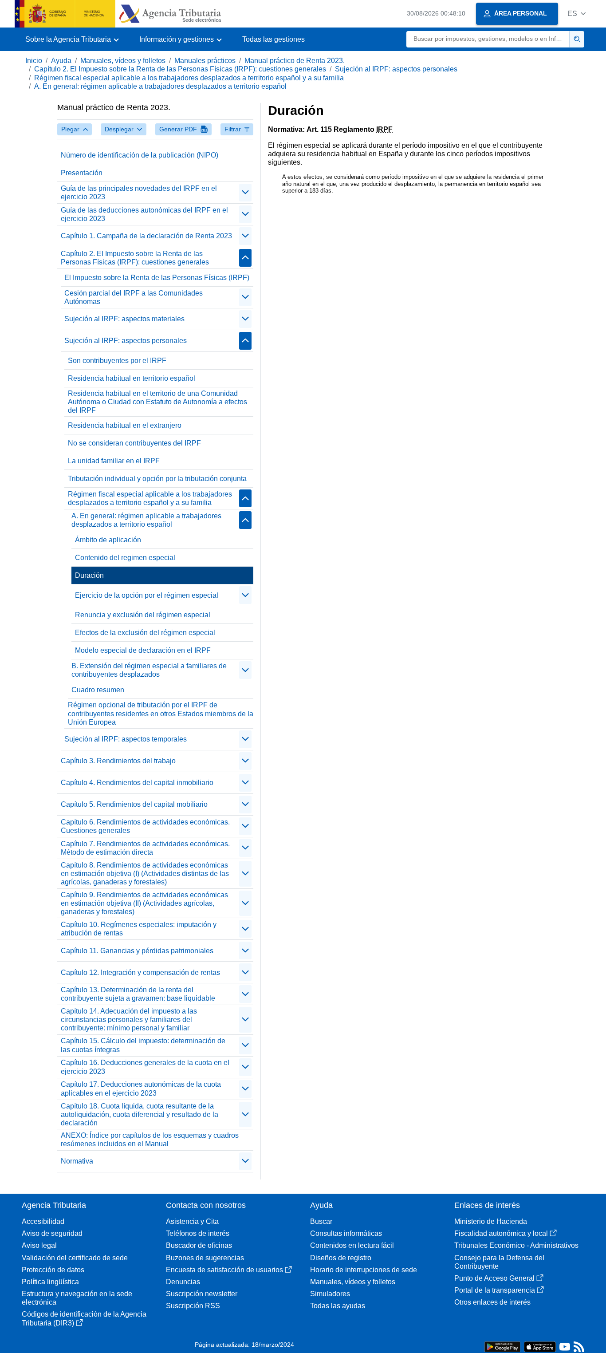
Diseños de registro (340, 1258)
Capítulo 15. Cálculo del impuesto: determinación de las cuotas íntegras (143, 1045)
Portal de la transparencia (494, 1290)
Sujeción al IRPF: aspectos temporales (125, 739)
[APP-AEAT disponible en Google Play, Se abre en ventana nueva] (502, 1346)
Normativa (77, 1161)
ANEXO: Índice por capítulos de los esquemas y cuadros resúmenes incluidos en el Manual (150, 1140)
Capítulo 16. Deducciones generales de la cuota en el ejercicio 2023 (145, 1067)
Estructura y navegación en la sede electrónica (77, 1298)
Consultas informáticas (346, 1233)
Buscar (321, 1221)
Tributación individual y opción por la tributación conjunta (157, 478)
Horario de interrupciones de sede (363, 1270)
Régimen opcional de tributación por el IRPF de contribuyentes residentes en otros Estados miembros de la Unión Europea (160, 713)
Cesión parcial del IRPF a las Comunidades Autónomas (133, 297)
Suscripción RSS (193, 1306)
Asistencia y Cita (192, 1221)
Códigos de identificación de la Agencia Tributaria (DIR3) (84, 1318)
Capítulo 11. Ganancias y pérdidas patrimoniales (137, 951)
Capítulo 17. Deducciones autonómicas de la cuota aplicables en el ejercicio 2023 (141, 1089)
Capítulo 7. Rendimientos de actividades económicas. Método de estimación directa (145, 848)
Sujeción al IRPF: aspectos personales (396, 69)
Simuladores (330, 1294)
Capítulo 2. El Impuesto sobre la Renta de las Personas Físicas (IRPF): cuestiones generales (180, 69)
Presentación (81, 173)
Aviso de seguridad (52, 1233)
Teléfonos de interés (197, 1233)
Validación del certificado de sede (75, 1258)
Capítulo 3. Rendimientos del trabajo (118, 761)
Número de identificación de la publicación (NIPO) (139, 155)
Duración (89, 575)
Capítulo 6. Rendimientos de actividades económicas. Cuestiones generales (145, 826)
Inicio (33, 60)
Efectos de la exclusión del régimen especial (145, 632)
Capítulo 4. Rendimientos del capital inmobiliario (137, 782)
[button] (576, 14)
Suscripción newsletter (201, 1294)
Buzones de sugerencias (205, 1258)
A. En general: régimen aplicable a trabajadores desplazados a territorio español (160, 86)
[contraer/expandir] (245, 192)
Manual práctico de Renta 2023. (294, 60)
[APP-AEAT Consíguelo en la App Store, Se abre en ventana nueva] (540, 1346)
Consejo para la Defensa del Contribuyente (499, 1262)
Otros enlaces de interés (492, 1302)
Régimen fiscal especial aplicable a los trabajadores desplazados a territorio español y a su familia (189, 78)
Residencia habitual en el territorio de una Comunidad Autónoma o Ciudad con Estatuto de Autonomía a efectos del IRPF (157, 402)
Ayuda (61, 60)
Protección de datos (53, 1270)
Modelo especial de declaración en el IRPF (143, 650)
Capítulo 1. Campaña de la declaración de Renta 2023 (146, 236)
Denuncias (183, 1282)
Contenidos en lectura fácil (352, 1245)
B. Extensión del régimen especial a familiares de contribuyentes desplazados (149, 670)
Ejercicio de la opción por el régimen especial (146, 595)
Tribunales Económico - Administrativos (516, 1245)
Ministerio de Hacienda (490, 1221)
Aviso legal (39, 1245)
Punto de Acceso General (494, 1278)
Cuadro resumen (97, 690)
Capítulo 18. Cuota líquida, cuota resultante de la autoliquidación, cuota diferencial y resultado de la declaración (139, 1114)
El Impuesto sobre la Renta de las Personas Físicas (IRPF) (156, 277)
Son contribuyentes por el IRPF (117, 360)
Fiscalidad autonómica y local (501, 1233)
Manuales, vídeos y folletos (122, 60)
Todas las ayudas (337, 1306)
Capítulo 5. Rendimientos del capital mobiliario (134, 804)
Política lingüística (50, 1282)
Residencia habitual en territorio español (131, 378)
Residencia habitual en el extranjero (124, 425)
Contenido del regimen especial (125, 557)
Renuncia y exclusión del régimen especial (142, 615)
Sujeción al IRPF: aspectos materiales (124, 319)
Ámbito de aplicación (108, 540)
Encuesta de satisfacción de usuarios (224, 1270)
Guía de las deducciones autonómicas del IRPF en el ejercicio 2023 (144, 214)
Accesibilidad (43, 1221)
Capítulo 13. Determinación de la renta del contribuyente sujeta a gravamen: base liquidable (138, 994)
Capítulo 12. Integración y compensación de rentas (140, 972)
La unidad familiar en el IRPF (114, 461)
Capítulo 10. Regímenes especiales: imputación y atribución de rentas (138, 929)
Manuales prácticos (205, 60)
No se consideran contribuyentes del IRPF (134, 443)
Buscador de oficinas (199, 1245)
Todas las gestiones (273, 39)
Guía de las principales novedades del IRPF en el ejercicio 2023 (139, 193)
